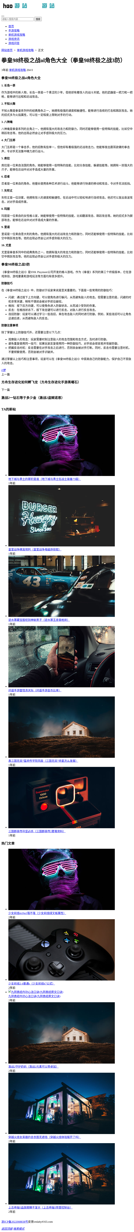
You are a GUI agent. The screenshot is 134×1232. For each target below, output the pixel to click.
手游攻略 (14, 30)
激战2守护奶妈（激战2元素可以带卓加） (33, 1066)
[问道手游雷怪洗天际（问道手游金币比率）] (61, 686)
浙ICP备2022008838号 (14, 1221)
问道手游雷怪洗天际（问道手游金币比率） (34, 690)
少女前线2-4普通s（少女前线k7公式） (31, 983)
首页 (11, 26)
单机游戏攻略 (16, 34)
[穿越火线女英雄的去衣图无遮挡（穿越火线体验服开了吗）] (61, 1133)
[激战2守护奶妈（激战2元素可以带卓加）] (61, 1062)
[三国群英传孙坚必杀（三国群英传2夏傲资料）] (61, 827)
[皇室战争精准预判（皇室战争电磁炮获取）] (61, 545)
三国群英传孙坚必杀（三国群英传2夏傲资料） (37, 831)
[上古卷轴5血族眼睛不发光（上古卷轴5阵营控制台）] (61, 1203)
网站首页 (7, 50)
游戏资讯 (14, 39)
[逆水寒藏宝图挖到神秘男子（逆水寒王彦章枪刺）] (61, 615)
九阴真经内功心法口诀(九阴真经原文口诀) (34, 996)
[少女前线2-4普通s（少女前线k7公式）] (61, 979)
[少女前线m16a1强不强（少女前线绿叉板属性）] (61, 909)
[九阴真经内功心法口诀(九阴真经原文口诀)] (35, 992)
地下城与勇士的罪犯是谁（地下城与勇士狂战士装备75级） (44, 479)
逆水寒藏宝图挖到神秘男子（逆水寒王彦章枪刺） (39, 619)
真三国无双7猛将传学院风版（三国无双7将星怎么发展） (43, 760)
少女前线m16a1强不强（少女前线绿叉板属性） (37, 913)
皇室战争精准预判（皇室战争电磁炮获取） (34, 549)
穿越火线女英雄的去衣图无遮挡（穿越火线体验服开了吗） (44, 1137)
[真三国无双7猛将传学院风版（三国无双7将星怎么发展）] (61, 756)
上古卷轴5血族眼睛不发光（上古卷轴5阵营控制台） (40, 1207)
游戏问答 (14, 43)
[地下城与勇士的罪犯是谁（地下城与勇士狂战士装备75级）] (61, 475)
